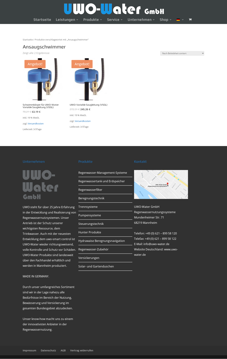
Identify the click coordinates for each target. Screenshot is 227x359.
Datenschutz (48, 350)
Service (113, 19)
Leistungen (65, 19)
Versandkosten (36, 123)
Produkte (91, 19)
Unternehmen (140, 19)
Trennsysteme (88, 207)
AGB (63, 350)
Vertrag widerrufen (81, 350)
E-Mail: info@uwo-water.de (151, 244)
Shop (164, 19)
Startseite (42, 19)
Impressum (29, 350)
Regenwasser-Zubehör (93, 249)
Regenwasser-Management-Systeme (102, 173)
